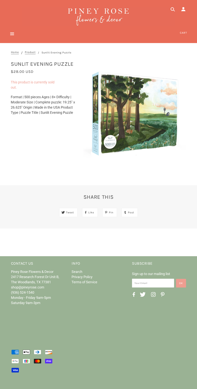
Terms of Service (84, 282)
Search (77, 272)
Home (15, 52)
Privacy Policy (82, 277)
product (30, 52)
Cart (183, 32)
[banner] (98, 16)
